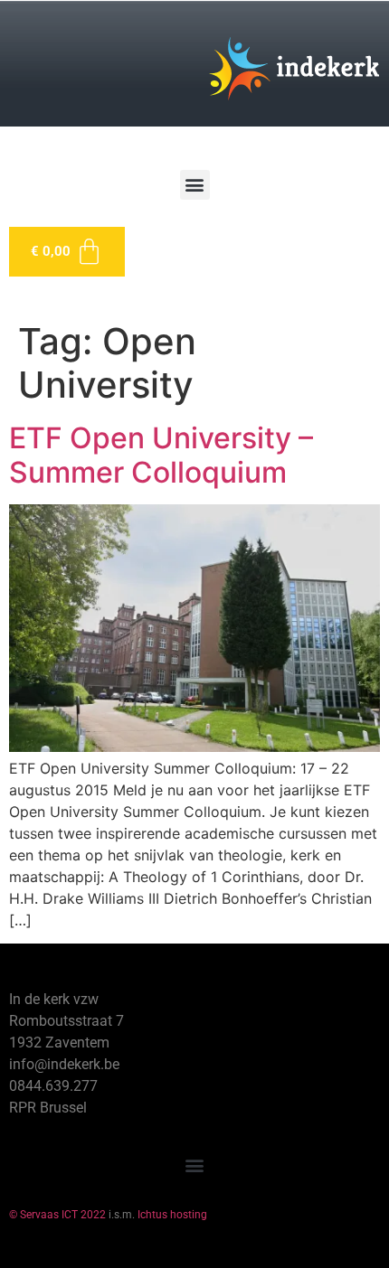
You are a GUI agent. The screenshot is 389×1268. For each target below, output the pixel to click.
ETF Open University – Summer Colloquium (161, 455)
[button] (195, 185)
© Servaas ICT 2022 (57, 1214)
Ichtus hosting (172, 1214)
